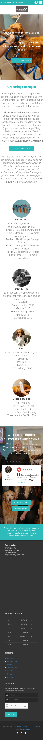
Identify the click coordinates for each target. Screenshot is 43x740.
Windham (19, 450)
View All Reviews (21, 502)
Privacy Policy (22, 726)
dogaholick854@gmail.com (14, 555)
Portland (34, 447)
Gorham (35, 450)
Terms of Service (34, 726)
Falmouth (8, 450)
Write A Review (21, 508)
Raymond (16, 453)
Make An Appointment (21, 61)
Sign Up (11, 714)
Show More (21, 483)
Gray (27, 450)
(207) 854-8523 (10, 552)
